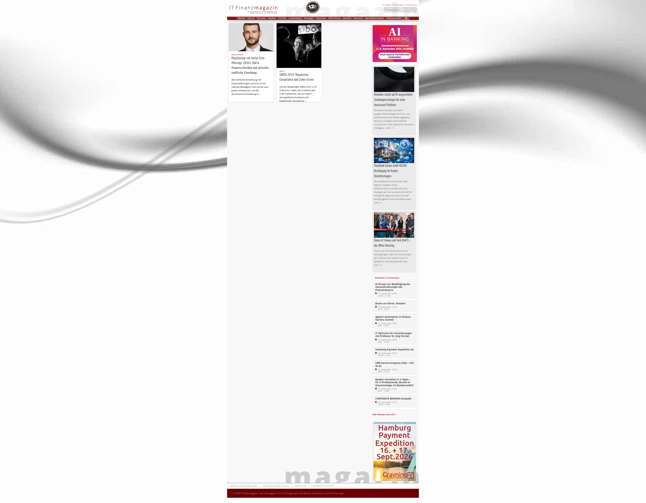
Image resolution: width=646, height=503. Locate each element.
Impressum (411, 4)
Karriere (358, 18)
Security (347, 18)
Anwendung (295, 18)
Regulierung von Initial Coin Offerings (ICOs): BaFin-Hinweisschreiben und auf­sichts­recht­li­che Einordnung (250, 64)
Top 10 (250, 18)
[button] (406, 18)
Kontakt (386, 4)
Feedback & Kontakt (323, 485)
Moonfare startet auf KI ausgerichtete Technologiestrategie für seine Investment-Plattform (393, 99)
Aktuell (241, 18)
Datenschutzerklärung (275, 485)
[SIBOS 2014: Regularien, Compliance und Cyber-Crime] (299, 45)
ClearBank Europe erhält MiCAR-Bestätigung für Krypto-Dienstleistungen (390, 170)
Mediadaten (398, 4)
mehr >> (390, 127)
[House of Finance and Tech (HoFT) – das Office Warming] (394, 225)
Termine (261, 18)
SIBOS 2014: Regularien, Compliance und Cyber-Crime (296, 76)
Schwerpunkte (393, 18)
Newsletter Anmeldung (243, 485)
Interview (321, 18)
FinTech (282, 18)
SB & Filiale (334, 18)
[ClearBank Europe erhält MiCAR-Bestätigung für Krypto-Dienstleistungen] (394, 150)
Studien (272, 18)
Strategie (308, 18)
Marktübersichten (374, 18)
